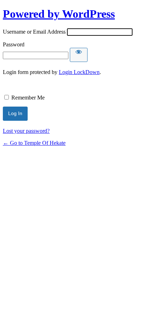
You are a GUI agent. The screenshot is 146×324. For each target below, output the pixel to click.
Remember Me (28, 98)
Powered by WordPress (59, 13)
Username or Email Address (34, 32)
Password (13, 44)
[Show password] (79, 55)
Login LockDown (79, 72)
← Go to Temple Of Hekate (34, 143)
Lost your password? (26, 131)
